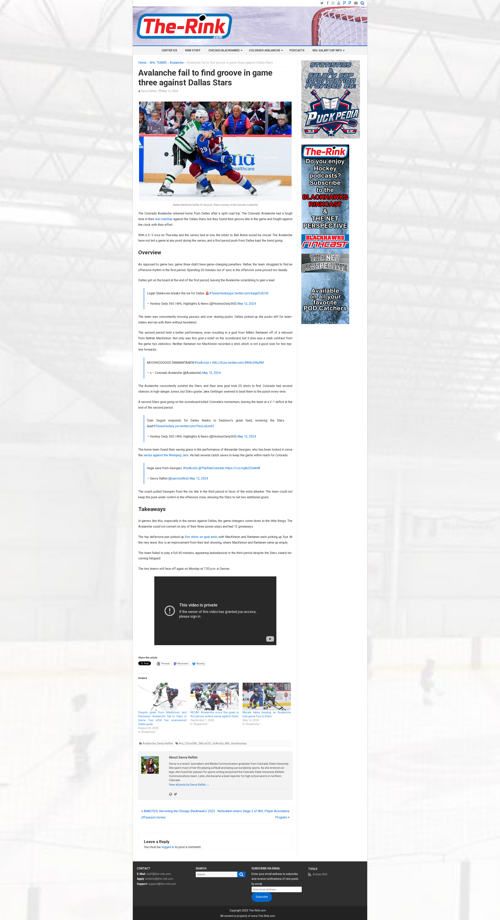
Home (142, 62)
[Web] (170, 794)
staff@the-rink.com (158, 873)
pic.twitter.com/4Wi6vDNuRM (243, 362)
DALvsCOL (205, 743)
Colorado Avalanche (264, 50)
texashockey (239, 743)
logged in (168, 847)
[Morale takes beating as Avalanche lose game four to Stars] (267, 696)
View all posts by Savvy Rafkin (189, 784)
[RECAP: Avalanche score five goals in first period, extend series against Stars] (214, 696)
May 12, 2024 (246, 303)
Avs (181, 743)
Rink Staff (192, 50)
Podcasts (296, 50)
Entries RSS (320, 874)
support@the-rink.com (162, 883)
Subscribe (262, 896)
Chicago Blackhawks (224, 50)
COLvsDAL (191, 743)
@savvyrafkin (178, 478)
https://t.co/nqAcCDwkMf (242, 468)
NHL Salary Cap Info (327, 50)
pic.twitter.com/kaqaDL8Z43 (249, 293)
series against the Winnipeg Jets (165, 455)
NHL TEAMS (158, 62)
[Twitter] (175, 794)
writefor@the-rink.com (159, 878)
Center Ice (169, 50)
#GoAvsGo (202, 362)
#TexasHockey (219, 293)
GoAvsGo (218, 743)
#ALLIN (217, 362)
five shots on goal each (201, 537)
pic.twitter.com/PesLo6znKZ (194, 426)
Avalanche (177, 62)
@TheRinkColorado (212, 468)
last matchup (163, 219)
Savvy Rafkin (149, 91)
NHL (227, 743)
